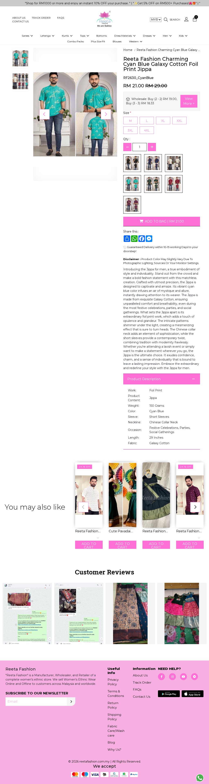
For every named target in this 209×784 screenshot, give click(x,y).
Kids (181, 35)
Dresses (147, 35)
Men (166, 35)
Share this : (131, 231)
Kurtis (65, 35)
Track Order (41, 17)
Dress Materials (123, 35)
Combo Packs (75, 41)
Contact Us (20, 21)
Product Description (144, 379)
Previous (44, 114)
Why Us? (114, 749)
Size (127, 113)
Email (13, 702)
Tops (83, 35)
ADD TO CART (89, 545)
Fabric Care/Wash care (116, 730)
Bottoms (101, 35)
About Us (18, 17)
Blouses (117, 41)
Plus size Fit (98, 41)
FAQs (60, 17)
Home (127, 50)
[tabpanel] (104, 616)
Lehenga (45, 35)
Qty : (126, 139)
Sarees (26, 35)
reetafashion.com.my (94, 761)
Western (134, 41)
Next (106, 114)
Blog (111, 742)
